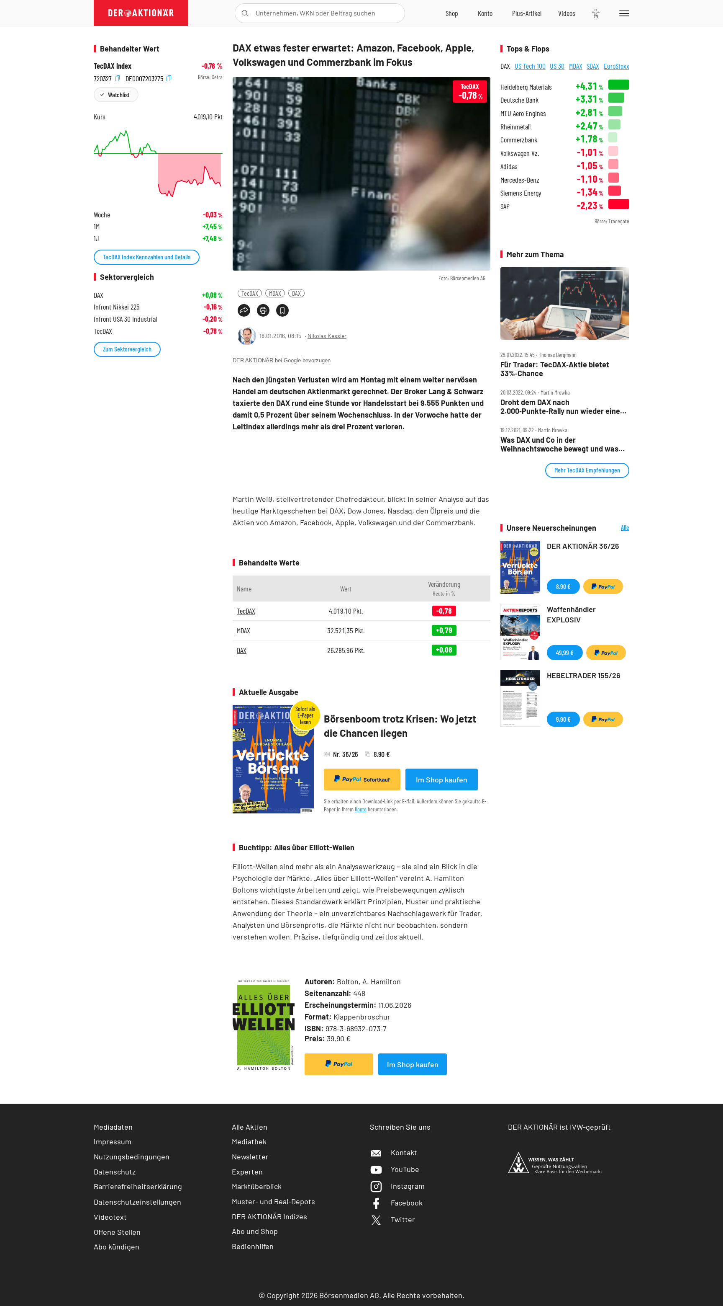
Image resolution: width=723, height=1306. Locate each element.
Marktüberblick (257, 1186)
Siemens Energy (520, 192)
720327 (103, 77)
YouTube (405, 1169)
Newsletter (250, 1156)
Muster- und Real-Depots (273, 1201)
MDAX (275, 293)
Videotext (110, 1216)
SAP (505, 206)
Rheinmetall (515, 126)
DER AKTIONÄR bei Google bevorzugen (282, 360)
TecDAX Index (112, 66)
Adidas (509, 166)
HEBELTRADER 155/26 (583, 675)
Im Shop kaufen (441, 779)
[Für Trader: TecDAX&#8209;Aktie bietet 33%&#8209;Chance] (564, 303)
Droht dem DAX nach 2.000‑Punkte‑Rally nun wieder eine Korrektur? (560, 406)
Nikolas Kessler (327, 335)
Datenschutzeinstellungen (137, 1201)
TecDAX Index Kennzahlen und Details (146, 257)
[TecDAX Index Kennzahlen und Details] (158, 163)
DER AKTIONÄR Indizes (269, 1216)
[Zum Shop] (452, 13)
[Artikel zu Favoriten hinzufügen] (282, 310)
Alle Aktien (249, 1126)
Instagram (408, 1185)
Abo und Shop (255, 1231)
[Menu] (623, 13)
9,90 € (563, 719)
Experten (247, 1171)
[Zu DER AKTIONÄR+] (527, 13)
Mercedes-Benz (519, 180)
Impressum (112, 1141)
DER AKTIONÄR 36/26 (583, 545)
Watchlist (118, 94)
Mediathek (249, 1141)
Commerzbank (518, 139)
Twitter (403, 1219)
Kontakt (404, 1152)
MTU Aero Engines (523, 113)
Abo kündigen (116, 1246)
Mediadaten (113, 1126)
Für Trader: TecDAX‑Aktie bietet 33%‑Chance (554, 368)
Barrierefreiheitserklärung (138, 1186)
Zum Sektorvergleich (127, 349)
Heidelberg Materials (526, 87)
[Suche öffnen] (245, 13)
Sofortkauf (377, 779)
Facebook (407, 1202)
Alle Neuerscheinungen (614, 528)
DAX (296, 293)
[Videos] (567, 13)
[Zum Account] (485, 13)
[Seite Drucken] (263, 310)
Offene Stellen (117, 1231)
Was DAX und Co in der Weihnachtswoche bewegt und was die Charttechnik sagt (559, 444)
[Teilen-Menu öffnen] (244, 310)
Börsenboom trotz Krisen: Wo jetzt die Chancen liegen (400, 725)
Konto (361, 809)
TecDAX (249, 293)
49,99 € (565, 652)
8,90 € (563, 586)
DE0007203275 (145, 77)
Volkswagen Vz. (519, 153)
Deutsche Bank (519, 99)
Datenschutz (115, 1171)
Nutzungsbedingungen (131, 1156)
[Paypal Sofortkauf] (339, 1064)
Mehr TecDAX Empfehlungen (587, 470)
